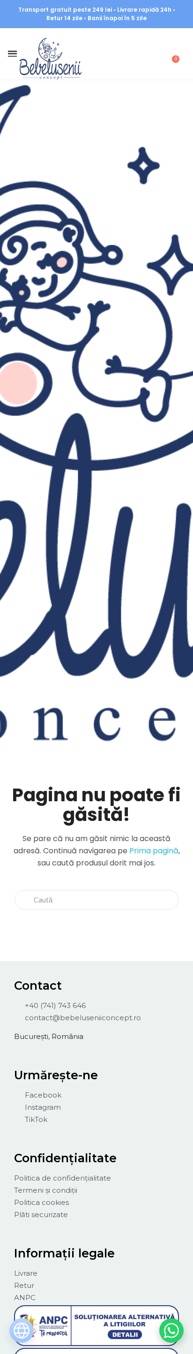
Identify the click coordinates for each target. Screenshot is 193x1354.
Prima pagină (153, 850)
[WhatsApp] (171, 1330)
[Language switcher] (21, 1330)
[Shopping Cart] (170, 54)
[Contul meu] (122, 55)
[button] (97, 54)
